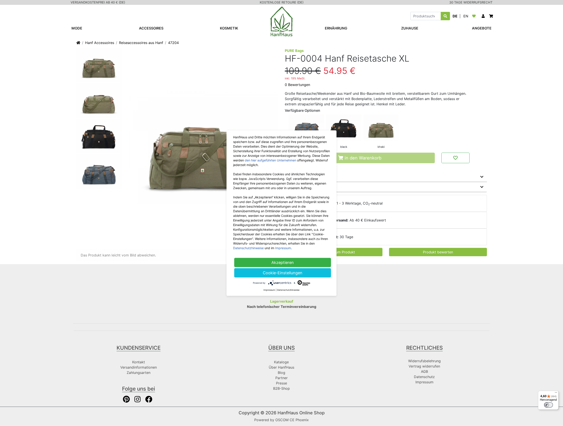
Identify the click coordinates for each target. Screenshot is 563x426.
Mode (76, 28)
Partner (281, 378)
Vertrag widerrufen (424, 366)
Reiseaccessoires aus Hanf (141, 42)
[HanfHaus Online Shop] (281, 21)
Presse (281, 383)
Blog (281, 372)
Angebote (482, 28)
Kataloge (281, 362)
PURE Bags (294, 50)
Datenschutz (424, 377)
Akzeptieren (282, 262)
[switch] (548, 405)
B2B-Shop (281, 388)
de (455, 16)
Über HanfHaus (281, 367)
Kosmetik (229, 28)
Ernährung (336, 28)
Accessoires (151, 28)
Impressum (424, 382)
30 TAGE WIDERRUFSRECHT (470, 2)
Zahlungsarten (138, 372)
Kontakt (138, 362)
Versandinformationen (138, 367)
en (465, 16)
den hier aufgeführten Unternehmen (270, 160)
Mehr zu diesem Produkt (309, 177)
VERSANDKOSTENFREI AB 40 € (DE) (98, 2)
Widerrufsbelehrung (424, 361)
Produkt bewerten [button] (438, 252)
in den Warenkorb (362, 158)
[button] (483, 16)
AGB (424, 371)
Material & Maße (302, 187)
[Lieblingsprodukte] (474, 16)
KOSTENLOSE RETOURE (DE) (281, 2)
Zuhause (409, 28)
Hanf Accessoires (99, 42)
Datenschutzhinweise (248, 248)
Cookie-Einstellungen (282, 272)
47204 (173, 42)
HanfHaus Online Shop (301, 412)
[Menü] (556, 393)
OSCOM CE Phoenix (292, 420)
